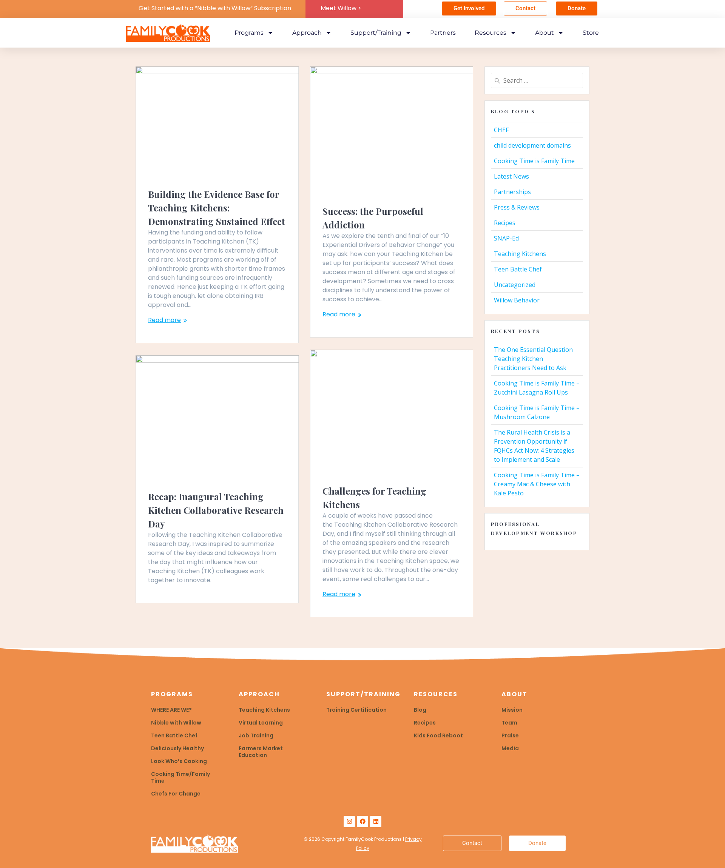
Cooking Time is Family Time (534, 161)
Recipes (504, 223)
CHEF (501, 130)
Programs (249, 32)
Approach (307, 32)
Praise (510, 735)
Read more (164, 320)
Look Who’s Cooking (179, 761)
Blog (420, 710)
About (544, 32)
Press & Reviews (517, 207)
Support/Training (375, 32)
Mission (512, 710)
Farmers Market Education (261, 752)
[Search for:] (537, 80)
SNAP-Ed (506, 238)
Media (510, 748)
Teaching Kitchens (520, 254)
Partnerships (512, 192)
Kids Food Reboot (438, 735)
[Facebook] (362, 821)
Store (591, 32)
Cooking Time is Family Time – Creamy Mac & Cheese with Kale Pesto (537, 484)
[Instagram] (349, 821)
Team (509, 722)
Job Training (256, 735)
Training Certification (356, 710)
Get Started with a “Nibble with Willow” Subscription (215, 8)
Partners (443, 32)
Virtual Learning (261, 722)
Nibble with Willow (176, 722)
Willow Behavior (517, 300)
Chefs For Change (176, 793)
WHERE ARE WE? (171, 710)
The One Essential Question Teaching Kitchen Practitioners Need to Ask (533, 358)
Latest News (511, 176)
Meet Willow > (341, 8)
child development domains (532, 145)
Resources (490, 32)
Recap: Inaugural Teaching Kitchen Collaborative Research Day (216, 510)
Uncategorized (514, 285)
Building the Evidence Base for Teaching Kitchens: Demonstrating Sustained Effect (216, 207)
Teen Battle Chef (518, 269)
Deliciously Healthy (177, 748)
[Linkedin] (375, 821)
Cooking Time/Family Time (180, 777)
